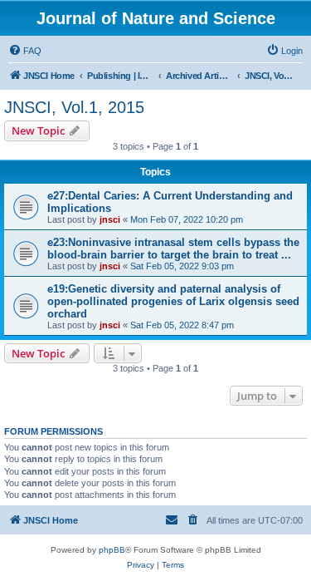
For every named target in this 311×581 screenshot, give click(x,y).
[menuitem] (24, 51)
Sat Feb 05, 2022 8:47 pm (182, 325)
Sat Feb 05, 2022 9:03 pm (182, 266)
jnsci (110, 219)
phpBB (112, 549)
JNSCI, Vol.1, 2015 (74, 107)
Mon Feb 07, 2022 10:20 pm (186, 219)
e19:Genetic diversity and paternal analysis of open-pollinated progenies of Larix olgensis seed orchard (173, 301)
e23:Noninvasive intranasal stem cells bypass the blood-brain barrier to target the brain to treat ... (173, 248)
